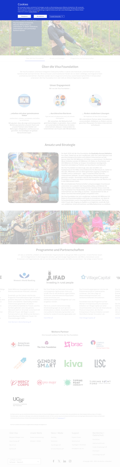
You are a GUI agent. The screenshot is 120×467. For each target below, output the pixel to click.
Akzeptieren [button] (24, 16)
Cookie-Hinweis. (33, 11)
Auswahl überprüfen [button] (55, 16)
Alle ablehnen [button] (40, 16)
